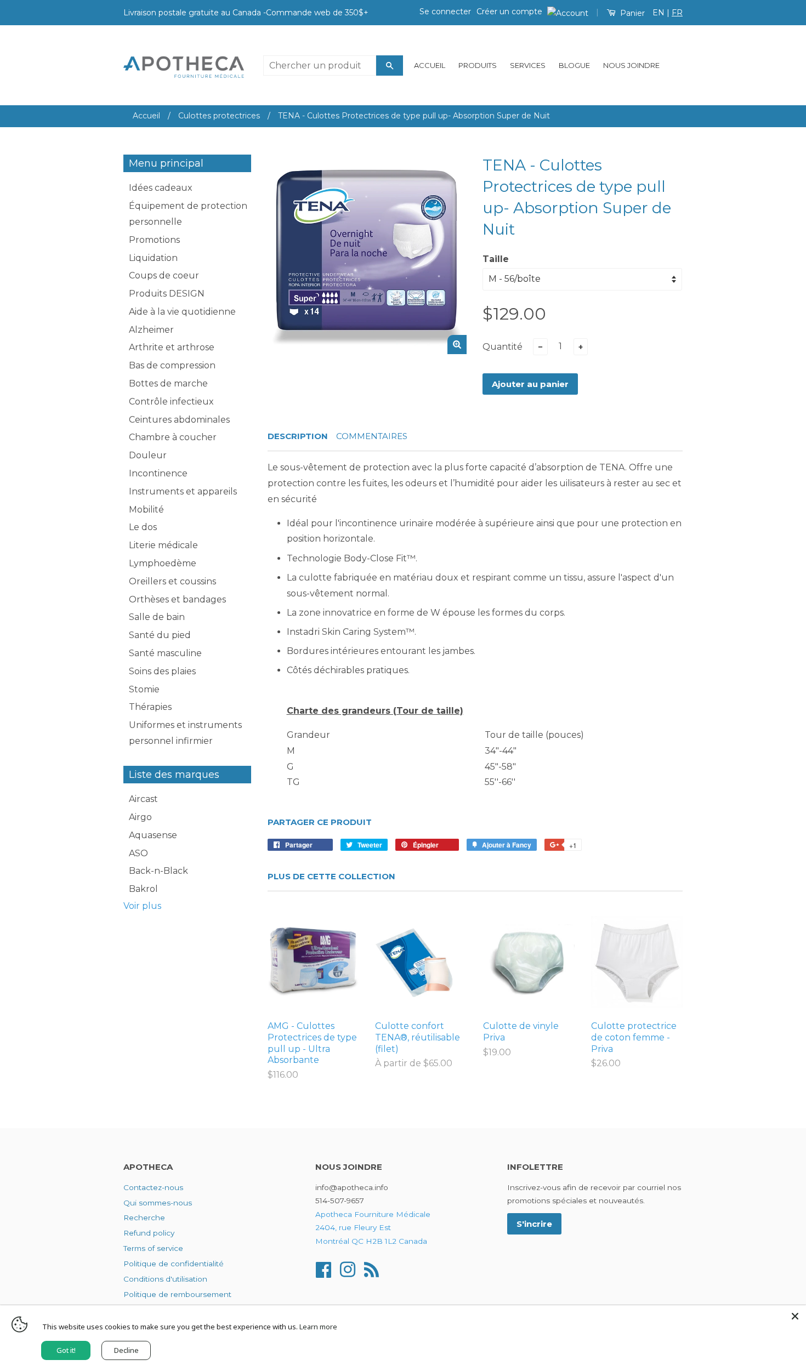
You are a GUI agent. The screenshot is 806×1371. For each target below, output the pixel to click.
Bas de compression (172, 365)
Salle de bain (157, 617)
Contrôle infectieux (171, 401)
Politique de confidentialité (173, 1263)
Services (528, 65)
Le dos (143, 527)
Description (298, 436)
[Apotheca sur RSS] (371, 1269)
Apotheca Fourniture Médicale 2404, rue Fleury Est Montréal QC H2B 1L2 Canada (372, 1227)
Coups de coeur (164, 275)
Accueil (429, 65)
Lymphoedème (162, 563)
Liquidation (153, 258)
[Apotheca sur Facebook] (323, 1269)
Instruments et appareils (183, 491)
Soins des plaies (162, 671)
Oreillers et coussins (172, 581)
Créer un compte (509, 11)
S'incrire (534, 1224)
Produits (477, 65)
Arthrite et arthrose (171, 347)
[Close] (795, 1316)
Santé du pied (160, 635)
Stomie (144, 689)
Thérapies (150, 707)
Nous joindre (631, 65)
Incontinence (158, 473)
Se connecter (445, 11)
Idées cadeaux (160, 188)
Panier (631, 13)
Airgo (140, 817)
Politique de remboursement (177, 1294)
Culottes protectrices (219, 116)
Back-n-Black (158, 871)
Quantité (503, 347)
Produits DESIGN (167, 293)
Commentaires (371, 436)
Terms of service (153, 1248)
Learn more (318, 1327)
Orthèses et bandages (177, 599)
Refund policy (148, 1232)
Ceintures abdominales (179, 419)
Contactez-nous (153, 1187)
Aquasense (153, 835)
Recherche (144, 1217)
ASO (138, 853)
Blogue (574, 65)
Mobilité (146, 509)
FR (677, 13)
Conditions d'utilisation (165, 1279)
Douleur (148, 455)
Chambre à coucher (173, 437)
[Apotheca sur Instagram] (347, 1269)
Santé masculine (165, 653)
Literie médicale (163, 545)
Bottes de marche (168, 383)
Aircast (143, 799)
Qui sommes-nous (157, 1202)
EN (658, 13)
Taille (496, 259)
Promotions (154, 240)
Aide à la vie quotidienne (182, 311)
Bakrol (143, 889)
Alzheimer (151, 330)
